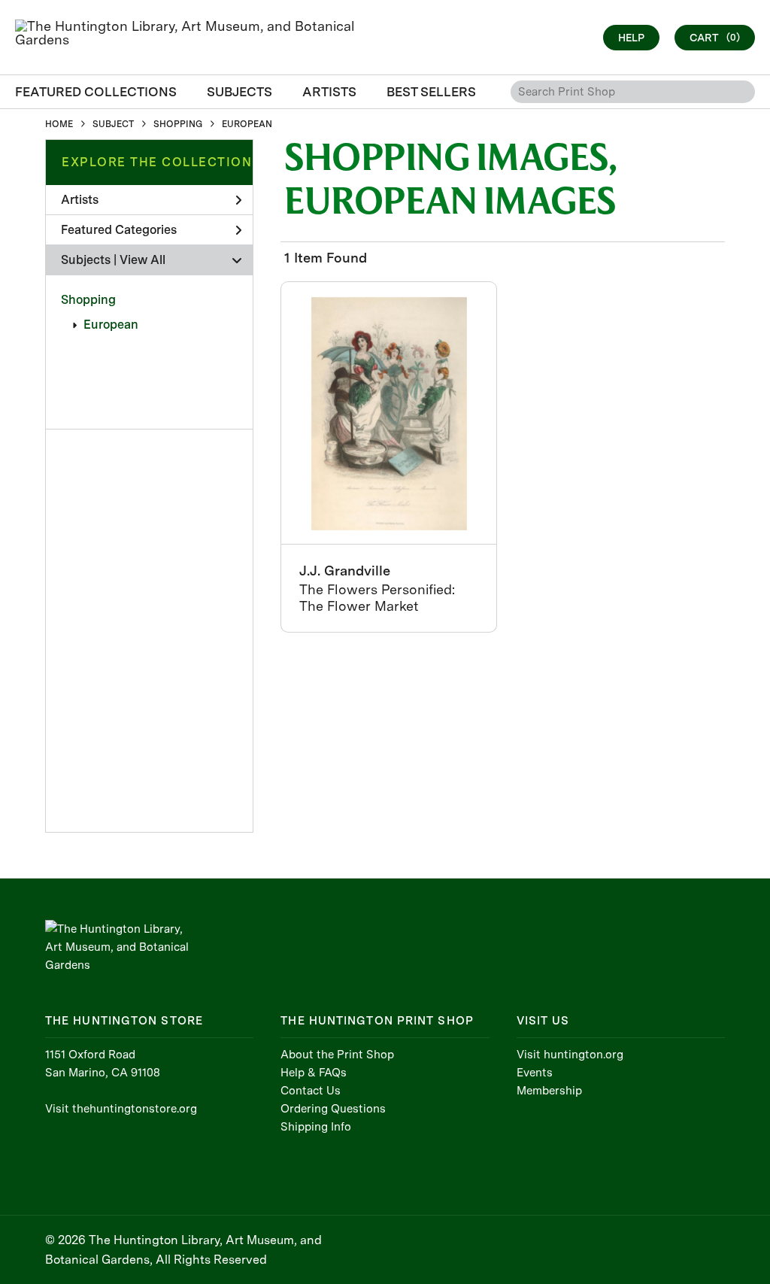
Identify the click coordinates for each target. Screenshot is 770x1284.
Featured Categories (119, 230)
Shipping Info (315, 1127)
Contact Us (310, 1090)
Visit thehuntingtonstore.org (121, 1109)
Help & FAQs (313, 1072)
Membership (549, 1090)
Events (535, 1072)
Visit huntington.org (570, 1054)
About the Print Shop (337, 1054)
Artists (80, 200)
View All (142, 260)
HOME (59, 124)
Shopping (88, 300)
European (110, 324)
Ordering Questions (333, 1109)
